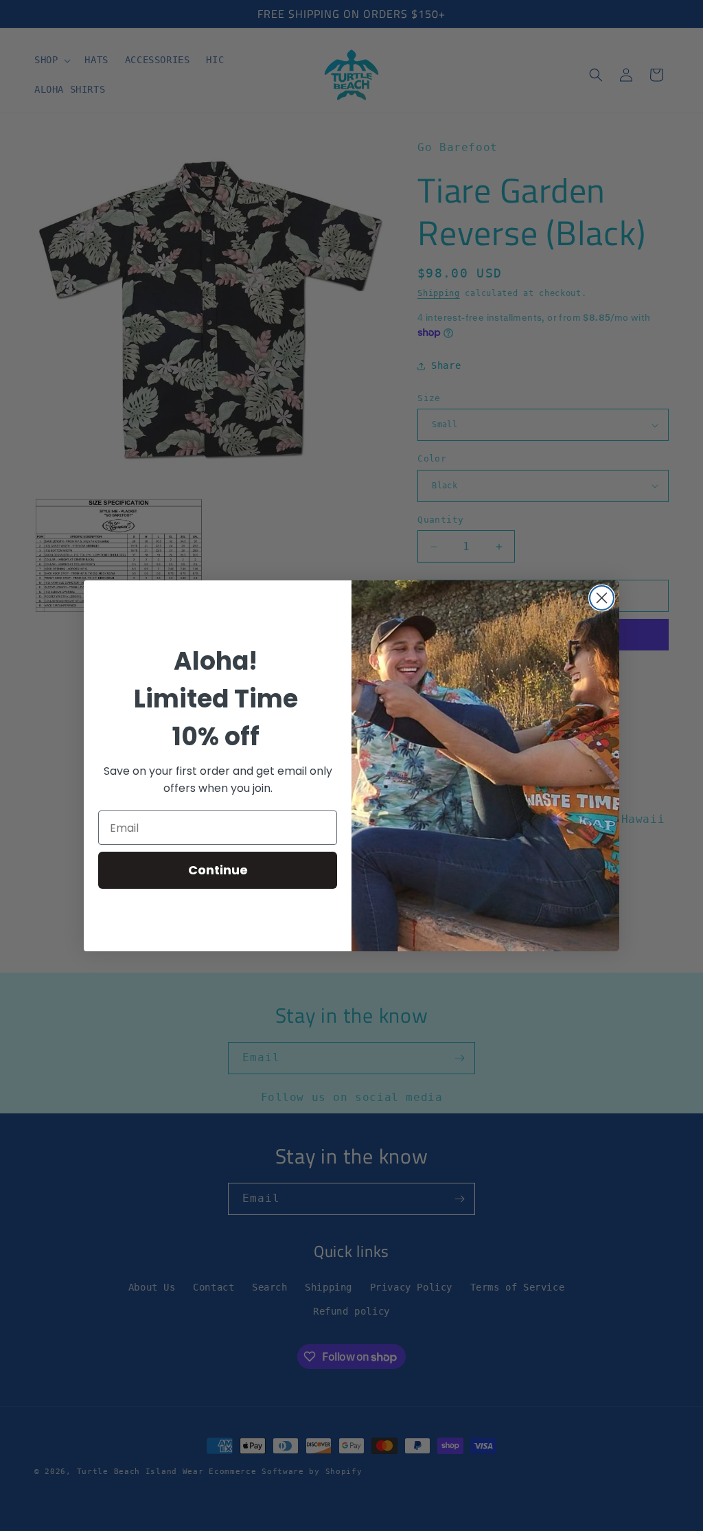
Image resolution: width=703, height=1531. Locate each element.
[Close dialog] (602, 598)
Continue (218, 869)
